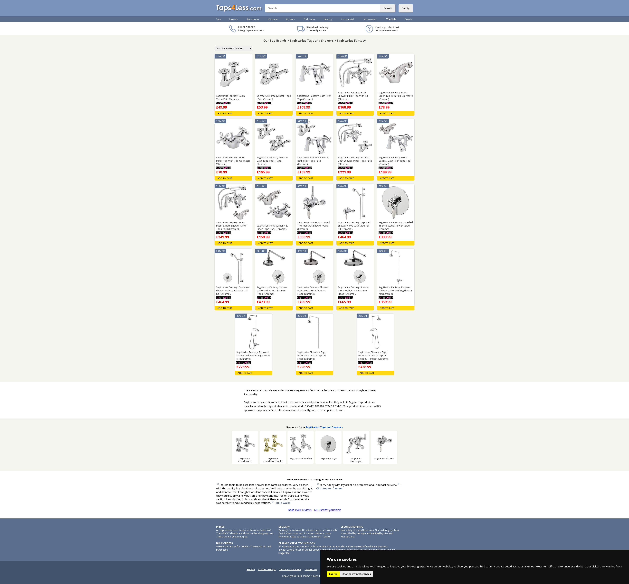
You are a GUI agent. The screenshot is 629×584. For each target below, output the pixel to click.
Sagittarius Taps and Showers (324, 427)
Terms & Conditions (290, 569)
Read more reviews (300, 510)
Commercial (347, 19)
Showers (233, 19)
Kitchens (290, 19)
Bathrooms (253, 19)
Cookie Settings (267, 569)
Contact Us (311, 569)
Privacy (251, 569)
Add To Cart (225, 113)
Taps (218, 19)
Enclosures (309, 19)
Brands (408, 19)
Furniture (273, 19)
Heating (328, 19)
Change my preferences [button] (356, 573)
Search (388, 8)
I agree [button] (333, 573)
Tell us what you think (327, 510)
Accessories (370, 19)
